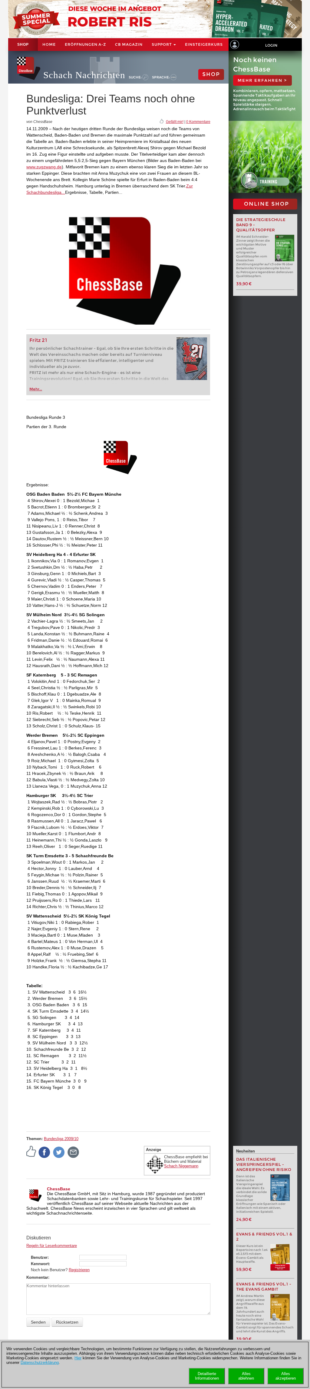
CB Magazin (129, 44)
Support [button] (162, 44)
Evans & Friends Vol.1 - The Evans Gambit (264, 1287)
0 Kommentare (198, 122)
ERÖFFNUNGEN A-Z (85, 44)
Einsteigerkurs (204, 44)
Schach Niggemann (181, 1166)
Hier (77, 1358)
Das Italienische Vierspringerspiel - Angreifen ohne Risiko (264, 1164)
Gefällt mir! (174, 122)
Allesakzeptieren (285, 1376)
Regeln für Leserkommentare (51, 1245)
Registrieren (79, 1270)
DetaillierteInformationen (207, 1376)
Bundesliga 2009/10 (61, 1138)
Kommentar (37, 1277)
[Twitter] (59, 1151)
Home (49, 44)
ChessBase (58, 1188)
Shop (23, 44)
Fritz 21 (38, 340)
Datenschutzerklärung (40, 1362)
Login (271, 45)
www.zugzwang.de (44, 166)
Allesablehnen (246, 1376)
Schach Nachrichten (84, 75)
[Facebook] (44, 1151)
